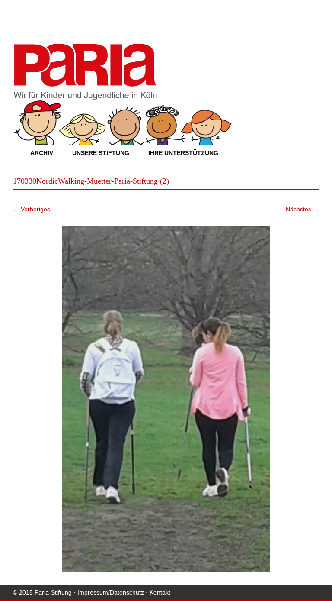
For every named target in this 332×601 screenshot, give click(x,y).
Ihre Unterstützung (183, 152)
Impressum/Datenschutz (110, 592)
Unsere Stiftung (100, 152)
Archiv (41, 152)
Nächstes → (302, 209)
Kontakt (160, 592)
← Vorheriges (31, 209)
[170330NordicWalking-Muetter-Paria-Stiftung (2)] (166, 399)
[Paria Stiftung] (85, 97)
